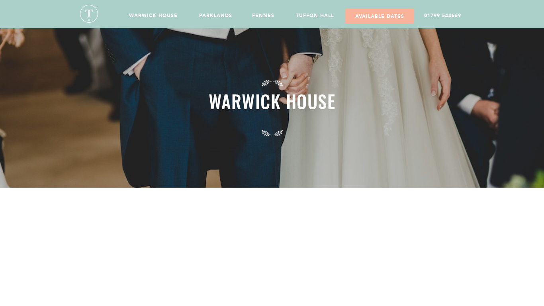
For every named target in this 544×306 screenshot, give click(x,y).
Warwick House (153, 15)
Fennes (263, 15)
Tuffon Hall (315, 15)
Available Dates (379, 16)
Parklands (215, 15)
